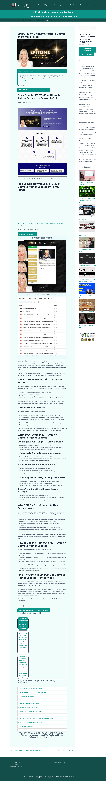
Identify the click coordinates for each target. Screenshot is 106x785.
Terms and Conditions (16, 763)
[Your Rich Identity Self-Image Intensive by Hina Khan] (87, 272)
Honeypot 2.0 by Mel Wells (86, 311)
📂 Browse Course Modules (27, 234)
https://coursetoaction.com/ (64, 16)
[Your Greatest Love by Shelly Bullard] (87, 242)
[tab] (23, 623)
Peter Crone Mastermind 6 (66, 750)
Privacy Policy (14, 764)
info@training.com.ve (67, 763)
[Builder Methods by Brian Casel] (87, 258)
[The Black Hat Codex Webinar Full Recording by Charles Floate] (87, 191)
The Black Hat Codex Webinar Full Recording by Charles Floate (87, 201)
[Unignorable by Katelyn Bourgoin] (87, 288)
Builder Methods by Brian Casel (87, 265)
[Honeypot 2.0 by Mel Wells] (87, 304)
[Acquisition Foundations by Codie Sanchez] (87, 175)
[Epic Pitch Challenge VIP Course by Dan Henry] (87, 210)
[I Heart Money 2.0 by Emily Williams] (87, 318)
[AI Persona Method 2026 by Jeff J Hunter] (87, 226)
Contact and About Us (16, 766)
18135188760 (58, 763)
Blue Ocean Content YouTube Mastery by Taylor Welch (26, 750)
